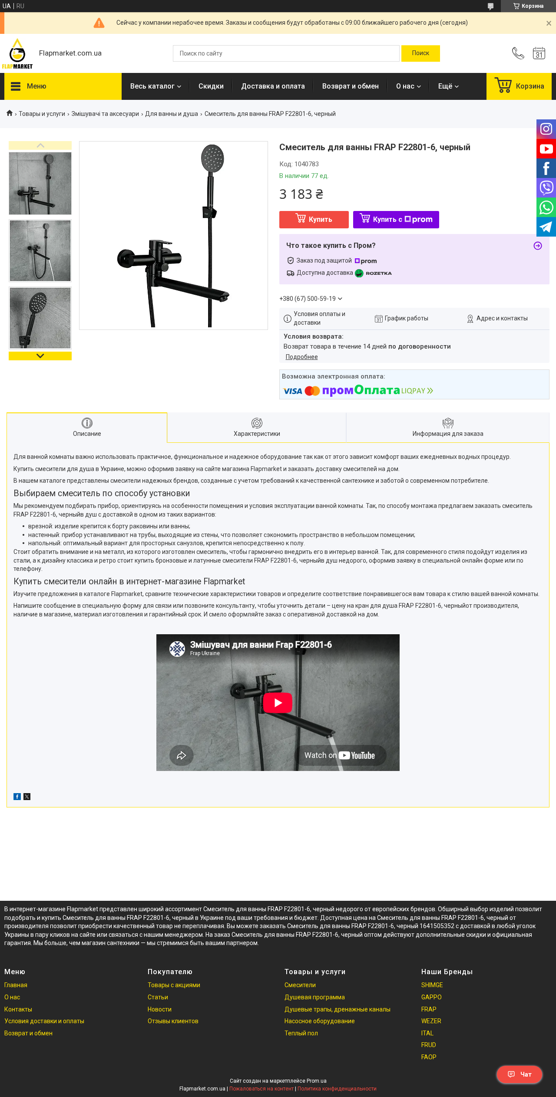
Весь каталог (152, 86)
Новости (160, 1009)
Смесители (300, 985)
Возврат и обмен (350, 86)
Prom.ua (317, 1081)
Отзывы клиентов (173, 1021)
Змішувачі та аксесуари (105, 113)
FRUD (428, 1044)
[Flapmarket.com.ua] (17, 53)
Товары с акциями (174, 985)
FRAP (429, 1009)
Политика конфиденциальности (337, 1089)
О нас (405, 86)
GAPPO (431, 997)
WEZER (431, 1021)
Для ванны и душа (171, 113)
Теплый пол (301, 1033)
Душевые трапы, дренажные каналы (338, 1009)
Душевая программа (315, 997)
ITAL (427, 1033)
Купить (320, 219)
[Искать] (420, 53)
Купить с (387, 219)
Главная (15, 985)
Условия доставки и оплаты (44, 1021)
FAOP (429, 1057)
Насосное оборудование (320, 1021)
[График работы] (539, 53)
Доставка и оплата (273, 86)
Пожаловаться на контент (261, 1089)
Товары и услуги (42, 113)
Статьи (158, 997)
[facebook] (17, 797)
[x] (26, 797)
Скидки (211, 86)
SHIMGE (432, 985)
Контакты (18, 1009)
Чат (526, 1074)
